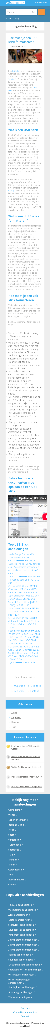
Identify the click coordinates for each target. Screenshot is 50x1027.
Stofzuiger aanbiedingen (21, 924)
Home (8, 18)
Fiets (10, 874)
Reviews (15, 722)
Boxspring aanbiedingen (20, 992)
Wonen (11, 814)
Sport (11, 834)
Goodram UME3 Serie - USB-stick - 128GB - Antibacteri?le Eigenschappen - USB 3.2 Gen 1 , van (23, 594)
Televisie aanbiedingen (20, 904)
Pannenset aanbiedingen (21, 934)
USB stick (16, 71)
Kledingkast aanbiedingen (21, 987)
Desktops (36, 685)
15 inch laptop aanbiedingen (22, 944)
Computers (14, 809)
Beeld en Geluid (16, 824)
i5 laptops (19, 690)
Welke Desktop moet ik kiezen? (26, 767)
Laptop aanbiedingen (19, 919)
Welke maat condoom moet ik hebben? (25, 758)
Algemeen (16, 717)
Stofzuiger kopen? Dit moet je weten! (25, 747)
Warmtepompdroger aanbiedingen (19, 981)
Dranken (12, 859)
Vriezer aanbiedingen (19, 997)
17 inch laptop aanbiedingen (22, 949)
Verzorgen (13, 839)
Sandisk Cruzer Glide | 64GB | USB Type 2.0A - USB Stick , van (23, 605)
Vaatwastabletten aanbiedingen (24, 969)
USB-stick (13, 79)
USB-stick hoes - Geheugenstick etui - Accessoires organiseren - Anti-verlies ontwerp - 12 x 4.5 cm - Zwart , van (24, 570)
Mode (11, 829)
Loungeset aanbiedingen (21, 929)
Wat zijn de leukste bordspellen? (26, 786)
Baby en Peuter (16, 879)
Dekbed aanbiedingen (19, 954)
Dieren (11, 864)
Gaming (12, 884)
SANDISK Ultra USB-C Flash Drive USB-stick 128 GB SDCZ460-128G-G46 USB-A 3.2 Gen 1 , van (24, 645)
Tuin (10, 854)
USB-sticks (19, 685)
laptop (11, 190)
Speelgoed (13, 849)
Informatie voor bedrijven (25, 1012)
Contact (25, 1016)
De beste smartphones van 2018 (26, 776)
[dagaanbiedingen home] (14, 3)
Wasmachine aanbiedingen (22, 909)
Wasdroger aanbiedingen (21, 974)
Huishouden (14, 844)
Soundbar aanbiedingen (20, 959)
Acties (14, 712)
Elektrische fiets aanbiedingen (24, 964)
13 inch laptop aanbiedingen (22, 939)
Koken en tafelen (17, 819)
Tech (13, 726)
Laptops (34, 690)
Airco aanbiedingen (18, 914)
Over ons (25, 1008)
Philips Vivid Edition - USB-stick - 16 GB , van (24, 635)
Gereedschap (15, 869)
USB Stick (21, 544)
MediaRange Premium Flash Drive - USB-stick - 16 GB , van (22, 557)
